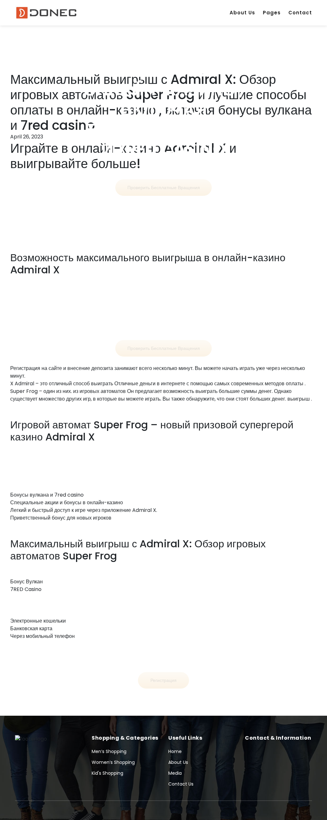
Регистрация (163, 680)
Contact (300, 12)
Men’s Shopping (109, 751)
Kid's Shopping (107, 773)
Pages (272, 12)
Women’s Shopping (113, 762)
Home (175, 751)
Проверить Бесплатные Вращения (163, 187)
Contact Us (181, 784)
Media (175, 773)
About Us (242, 12)
